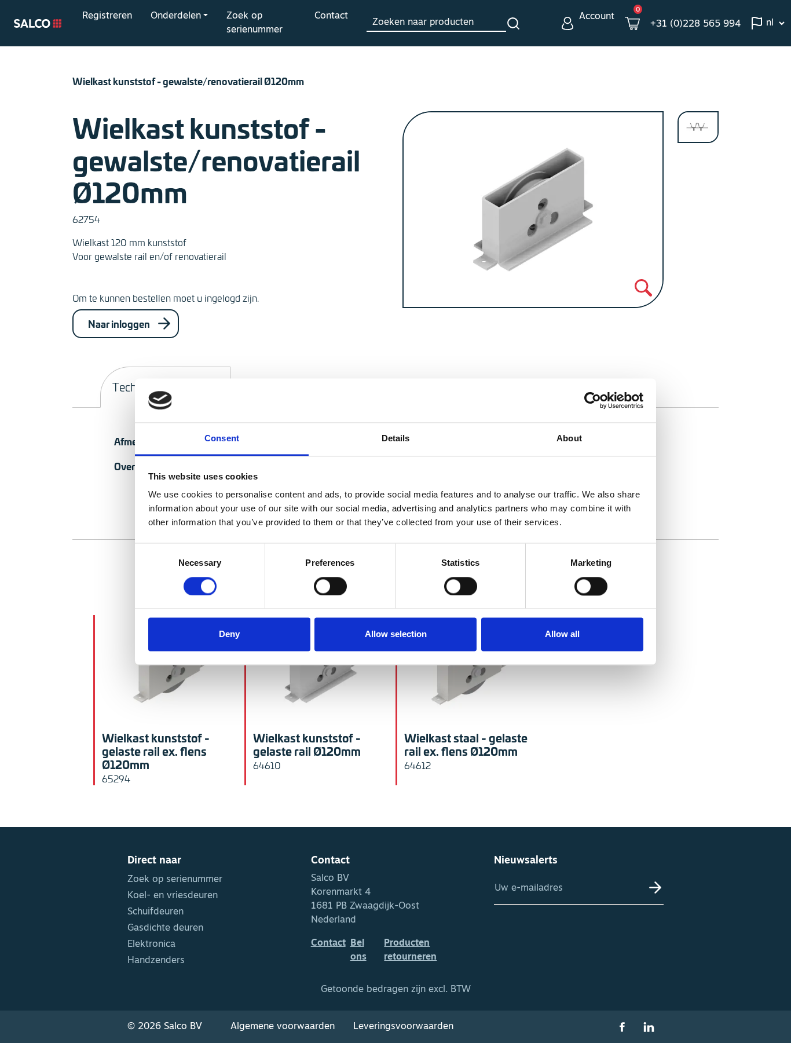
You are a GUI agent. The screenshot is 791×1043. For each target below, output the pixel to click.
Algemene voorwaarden (282, 1026)
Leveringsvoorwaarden (403, 1026)
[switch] (330, 586)
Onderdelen (176, 16)
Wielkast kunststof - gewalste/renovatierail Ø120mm (188, 81)
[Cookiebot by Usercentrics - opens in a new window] (592, 400)
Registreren (107, 16)
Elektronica (151, 944)
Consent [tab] (221, 439)
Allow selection (396, 634)
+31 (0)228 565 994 (695, 24)
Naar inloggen (120, 323)
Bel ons (358, 950)
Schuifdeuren (155, 912)
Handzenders (156, 960)
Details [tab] (396, 439)
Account (596, 16)
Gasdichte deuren (165, 928)
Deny (229, 634)
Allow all (562, 634)
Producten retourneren (410, 950)
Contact (331, 16)
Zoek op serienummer (254, 23)
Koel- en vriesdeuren (172, 896)
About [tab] (569, 439)
